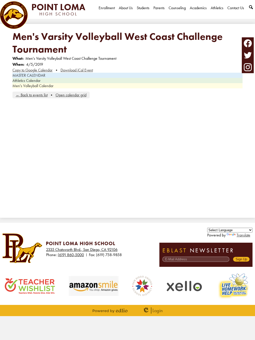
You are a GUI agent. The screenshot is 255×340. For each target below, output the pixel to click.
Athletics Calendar (26, 80)
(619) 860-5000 (71, 254)
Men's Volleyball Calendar (33, 85)
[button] (126, 12)
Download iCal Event (77, 70)
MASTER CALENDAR (28, 75)
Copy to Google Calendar (32, 70)
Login (152, 310)
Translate (243, 235)
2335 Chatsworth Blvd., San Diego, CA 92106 (82, 249)
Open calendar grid (71, 95)
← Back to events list (32, 95)
